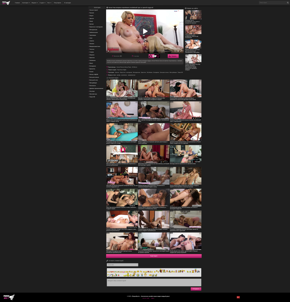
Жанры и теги (112, 75)
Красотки (92, 57)
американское (131, 75)
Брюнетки (92, 68)
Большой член (93, 80)
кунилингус (124, 75)
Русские (91, 12)
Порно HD (92, 96)
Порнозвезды (112, 67)
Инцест (91, 15)
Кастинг (91, 24)
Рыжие (91, 71)
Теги (48, 2)
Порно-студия (112, 69)
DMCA (152, 298)
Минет (91, 63)
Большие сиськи (94, 77)
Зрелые (91, 18)
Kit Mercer (134, 67)
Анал (90, 38)
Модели (34, 2)
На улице (92, 91)
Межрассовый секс (94, 46)
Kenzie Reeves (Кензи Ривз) (124, 67)
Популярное (57, 2)
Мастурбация (93, 82)
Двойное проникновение (96, 88)
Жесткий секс (93, 94)
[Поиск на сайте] (288, 3)
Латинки (91, 43)
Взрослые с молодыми (96, 26)
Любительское (93, 32)
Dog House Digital (121, 69)
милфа (118, 75)
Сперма (91, 52)
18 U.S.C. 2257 (146, 298)
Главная (17, 2)
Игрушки (91, 54)
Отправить (196, 289)
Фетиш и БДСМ (93, 74)
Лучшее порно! (93, 10)
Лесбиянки (92, 60)
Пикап (91, 21)
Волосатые (92, 85)
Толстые (91, 49)
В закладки (67, 2)
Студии (42, 2)
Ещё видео (153, 256)
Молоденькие (93, 29)
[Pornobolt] (6, 3)
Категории (25, 2)
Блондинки (92, 66)
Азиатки (91, 40)
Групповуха (92, 35)
